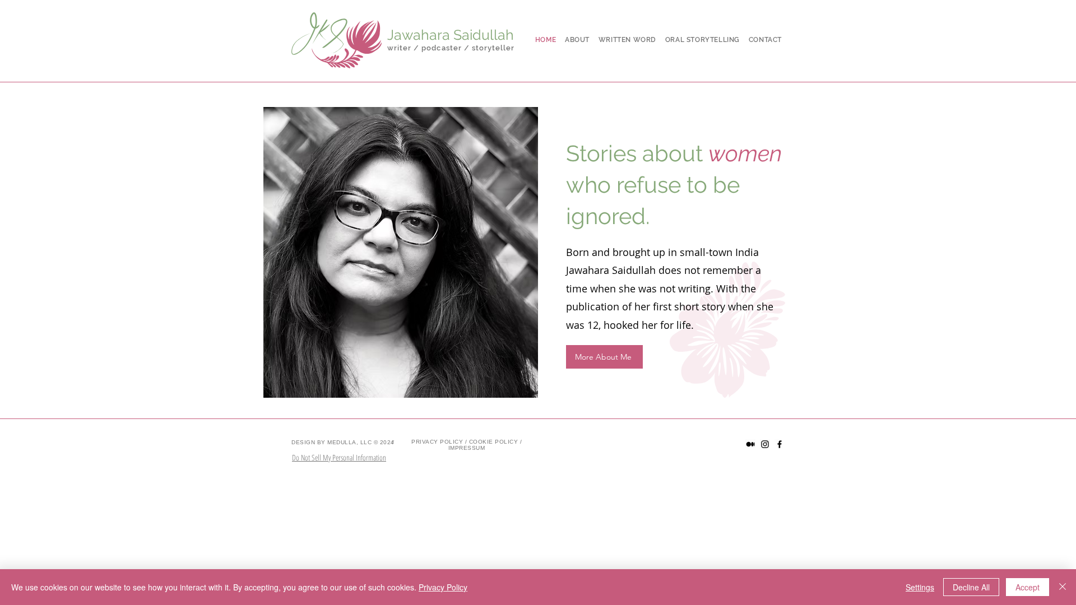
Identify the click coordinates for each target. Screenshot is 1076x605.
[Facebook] (779, 444)
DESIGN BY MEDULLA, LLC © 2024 (343, 442)
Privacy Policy (443, 587)
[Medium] (750, 444)
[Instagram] (765, 444)
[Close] (1062, 587)
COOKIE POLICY (493, 442)
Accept (1027, 587)
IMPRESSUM (466, 448)
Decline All (971, 587)
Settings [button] (920, 587)
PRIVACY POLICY (437, 442)
